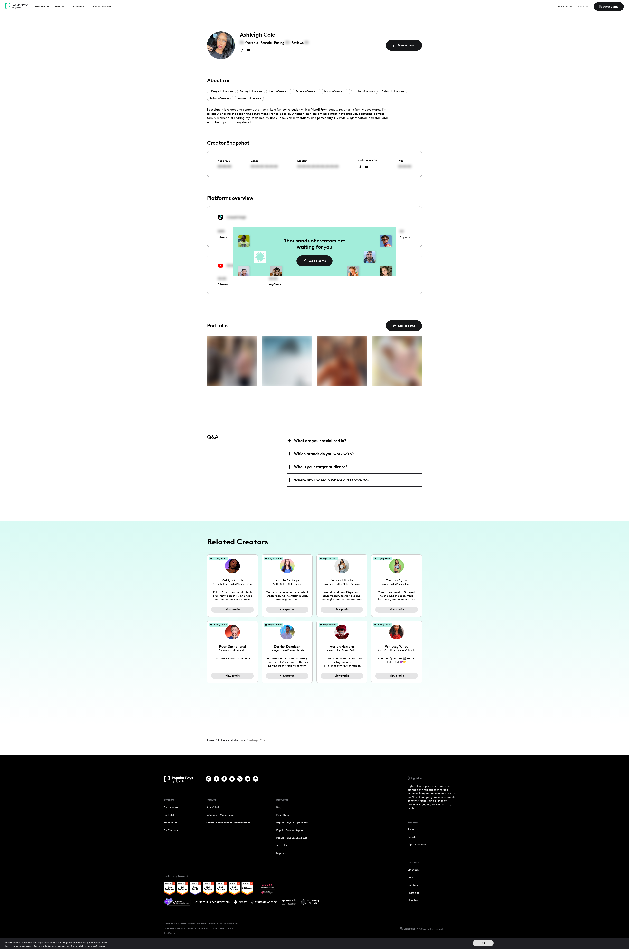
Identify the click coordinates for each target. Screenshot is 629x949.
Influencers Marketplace (220, 815)
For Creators (171, 830)
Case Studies (283, 815)
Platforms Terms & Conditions (191, 923)
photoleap (414, 892)
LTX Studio (413, 869)
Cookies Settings (96, 945)
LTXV (410, 877)
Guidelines (169, 923)
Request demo (608, 6)
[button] (42, 6)
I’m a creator (564, 6)
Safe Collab (213, 807)
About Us (281, 845)
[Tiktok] (224, 779)
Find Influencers (102, 6)
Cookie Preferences (197, 928)
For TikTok (169, 815)
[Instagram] (208, 779)
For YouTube (170, 822)
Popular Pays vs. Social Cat (291, 837)
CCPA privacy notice (174, 928)
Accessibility (231, 923)
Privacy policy (215, 923)
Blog (278, 807)
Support (281, 853)
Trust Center (170, 932)
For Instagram (172, 807)
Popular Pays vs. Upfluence (292, 822)
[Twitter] (240, 779)
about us (413, 829)
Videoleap (413, 900)
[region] (314, 943)
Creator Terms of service (222, 928)
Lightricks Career (417, 844)
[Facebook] (216, 779)
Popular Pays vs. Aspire (289, 830)
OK (483, 943)
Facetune (413, 885)
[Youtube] (232, 779)
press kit (412, 837)
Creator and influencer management (228, 822)
